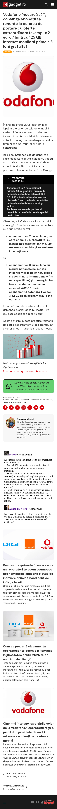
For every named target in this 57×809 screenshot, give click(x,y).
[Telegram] (29, 407)
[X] (17, 407)
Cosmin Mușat (21, 51)
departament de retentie (28, 400)
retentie (13, 402)
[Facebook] (5, 407)
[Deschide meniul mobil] (52, 4)
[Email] (42, 407)
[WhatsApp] (11, 407)
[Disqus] (28, 487)
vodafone (22, 402)
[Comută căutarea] (46, 5)
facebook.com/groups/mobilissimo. (25, 371)
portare (6, 402)
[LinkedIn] (35, 407)
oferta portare (46, 400)
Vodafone (17, 397)
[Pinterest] (23, 407)
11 (44, 51)
